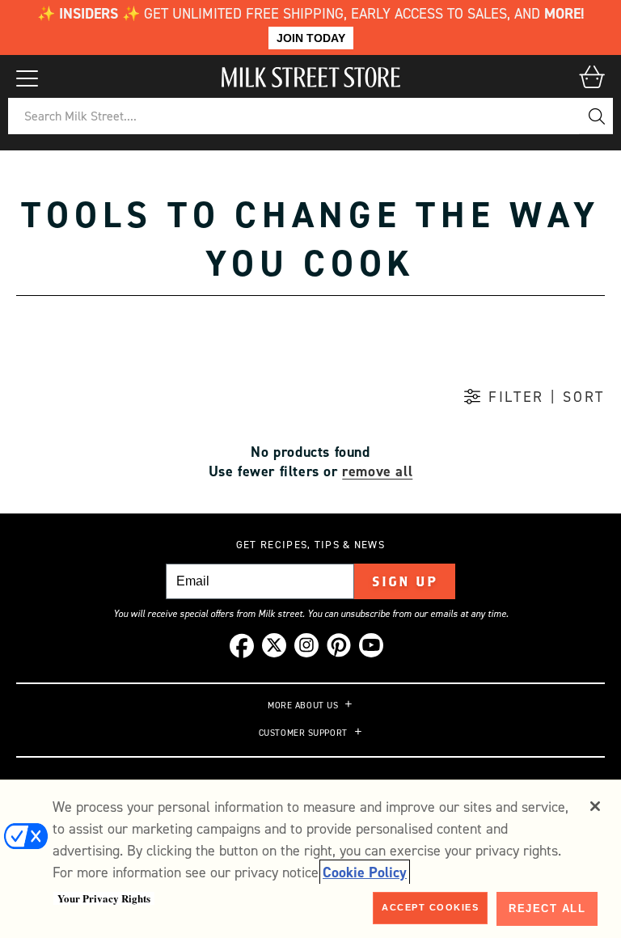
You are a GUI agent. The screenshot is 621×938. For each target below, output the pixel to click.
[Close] (595, 806)
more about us (303, 706)
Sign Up (404, 581)
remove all (377, 472)
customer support (303, 733)
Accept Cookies (430, 907)
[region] (310, 859)
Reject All (547, 908)
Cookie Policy (365, 872)
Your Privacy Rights (103, 898)
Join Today (311, 38)
